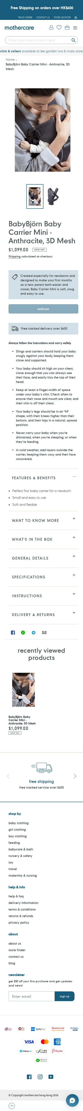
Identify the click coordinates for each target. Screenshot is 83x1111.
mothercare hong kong (38, 1095)
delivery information (23, 903)
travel (13, 869)
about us (15, 943)
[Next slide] (75, 776)
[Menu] (74, 27)
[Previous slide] (8, 776)
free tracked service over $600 (41, 787)
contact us (16, 957)
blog (12, 963)
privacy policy (19, 922)
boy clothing (18, 836)
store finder (17, 950)
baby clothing (19, 823)
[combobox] (41, 40)
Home (10, 60)
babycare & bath (21, 849)
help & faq (16, 896)
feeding (14, 843)
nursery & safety (20, 856)
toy (11, 862)
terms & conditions (22, 909)
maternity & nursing (23, 875)
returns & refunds (21, 916)
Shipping (15, 256)
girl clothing (17, 830)
